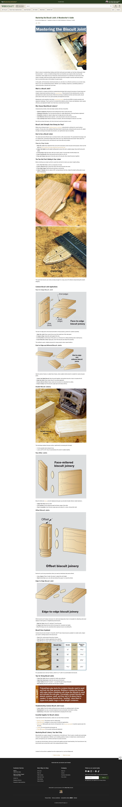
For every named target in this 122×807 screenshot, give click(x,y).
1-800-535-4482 (17, 772)
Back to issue (66, 755)
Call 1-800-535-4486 (113, 2)
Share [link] (39, 23)
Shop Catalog (40, 779)
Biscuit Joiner (40, 720)
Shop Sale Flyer (40, 777)
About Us (63, 770)
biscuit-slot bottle (68, 724)
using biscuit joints (59, 99)
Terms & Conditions (56, 797)
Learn (113, 9)
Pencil (38, 729)
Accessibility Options (65, 797)
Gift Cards (39, 770)
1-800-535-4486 (17, 775)
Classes (118, 9)
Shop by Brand (40, 781)
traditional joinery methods (55, 127)
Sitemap (75, 797)
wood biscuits (58, 93)
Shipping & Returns (17, 780)
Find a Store (63, 777)
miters (45, 501)
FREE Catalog (40, 774)
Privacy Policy (102, 780)
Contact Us (15, 778)
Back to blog (56, 755)
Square (43, 729)
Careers (62, 772)
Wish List (39, 772)
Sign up (104, 777)
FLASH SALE (61, 1)
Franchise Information (65, 774)
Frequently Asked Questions (19, 782)
